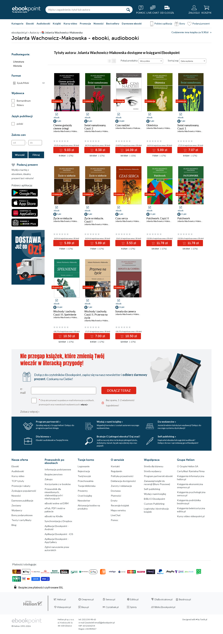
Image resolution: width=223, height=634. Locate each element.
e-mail (23, 390)
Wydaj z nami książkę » (110, 421)
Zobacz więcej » (30, 411)
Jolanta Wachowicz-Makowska (67, 131)
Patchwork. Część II (157, 218)
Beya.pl (85, 607)
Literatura (18, 61)
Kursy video (70, 23)
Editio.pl (134, 599)
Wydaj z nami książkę (155, 493)
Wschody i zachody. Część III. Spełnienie (64, 313)
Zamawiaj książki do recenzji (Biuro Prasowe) (157, 482)
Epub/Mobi (31, 82)
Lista (109, 61)
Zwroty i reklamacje (121, 485)
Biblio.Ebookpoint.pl (165, 607)
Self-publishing (152, 489)
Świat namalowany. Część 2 (95, 127)
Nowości (98, 23)
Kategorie (17, 23)
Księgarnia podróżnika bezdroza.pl (189, 502)
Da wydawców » (167, 421)
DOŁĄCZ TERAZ (119, 390)
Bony (182, 23)
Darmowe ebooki (132, 23)
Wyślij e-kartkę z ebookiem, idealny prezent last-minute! (22, 174)
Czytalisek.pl (112, 607)
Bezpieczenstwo (54, 474)
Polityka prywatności (122, 476)
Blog (13, 524)
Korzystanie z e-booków (58, 484)
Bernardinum (24, 100)
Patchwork (183, 218)
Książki (57, 23)
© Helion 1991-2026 (21, 626)
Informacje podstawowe (58, 469)
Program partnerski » (48, 421)
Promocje (85, 23)
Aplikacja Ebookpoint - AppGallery (57, 540)
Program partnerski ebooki (158, 476)
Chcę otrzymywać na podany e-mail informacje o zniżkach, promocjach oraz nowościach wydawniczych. (66, 402)
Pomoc (114, 520)
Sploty (133, 607)
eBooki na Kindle (54, 516)
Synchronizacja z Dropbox (58, 521)
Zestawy (16, 505)
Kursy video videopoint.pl (191, 516)
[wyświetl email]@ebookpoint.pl (100, 622)
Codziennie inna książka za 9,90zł (189, 32)
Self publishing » (167, 436)
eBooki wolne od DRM (56, 503)
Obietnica (152, 125)
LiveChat (116, 515)
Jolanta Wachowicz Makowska (129, 128)
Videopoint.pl (64, 607)
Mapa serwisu (118, 510)
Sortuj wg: (173, 60)
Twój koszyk (84, 476)
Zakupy (49, 479)
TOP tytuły (17, 480)
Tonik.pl (203, 619)
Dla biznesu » (43, 436)
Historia (17, 65)
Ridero (20, 105)
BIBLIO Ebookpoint (154, 498)
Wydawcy (16, 510)
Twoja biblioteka (86, 485)
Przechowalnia (85, 480)
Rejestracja (84, 471)
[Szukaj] (128, 9)
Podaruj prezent (201, 23)
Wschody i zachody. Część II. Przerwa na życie (95, 314)
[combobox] (151, 60)
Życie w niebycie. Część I (94, 220)
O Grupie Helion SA (187, 466)
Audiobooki (43, 23)
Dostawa (116, 490)
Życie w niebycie (62, 218)
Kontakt (115, 466)
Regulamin (116, 471)
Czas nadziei (122, 125)
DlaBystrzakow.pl (163, 599)
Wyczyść (20, 154)
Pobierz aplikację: (22, 185)
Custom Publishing (154, 503)
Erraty (114, 500)
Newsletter (84, 500)
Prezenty (83, 490)
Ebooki (30, 23)
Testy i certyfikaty (21, 520)
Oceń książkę (85, 495)
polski (20, 123)
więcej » (84, 404)
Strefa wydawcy (152, 471)
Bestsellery (112, 23)
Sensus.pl (110, 599)
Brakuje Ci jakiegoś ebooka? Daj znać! (118, 436)
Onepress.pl (87, 599)
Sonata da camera (125, 311)
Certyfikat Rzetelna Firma (191, 471)
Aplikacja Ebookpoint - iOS (59, 534)
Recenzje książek (120, 505)
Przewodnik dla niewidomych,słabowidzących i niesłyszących (54, 494)
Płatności (116, 495)
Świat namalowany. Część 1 (188, 127)
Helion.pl (61, 599)
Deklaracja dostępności (123, 480)
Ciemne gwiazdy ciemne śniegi (62, 127)
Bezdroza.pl (185, 599)
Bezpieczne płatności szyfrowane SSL (40, 587)
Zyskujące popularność (23, 490)
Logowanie (84, 466)
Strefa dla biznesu (153, 466)
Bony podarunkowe (22, 515)
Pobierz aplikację (163, 23)
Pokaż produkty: (129, 60)
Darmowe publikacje (22, 500)
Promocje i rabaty (20, 485)
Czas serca (121, 218)
